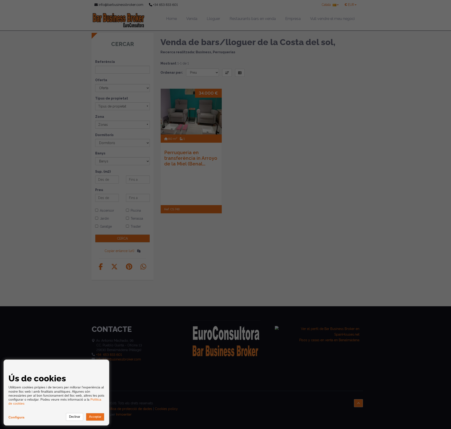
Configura (16, 417)
